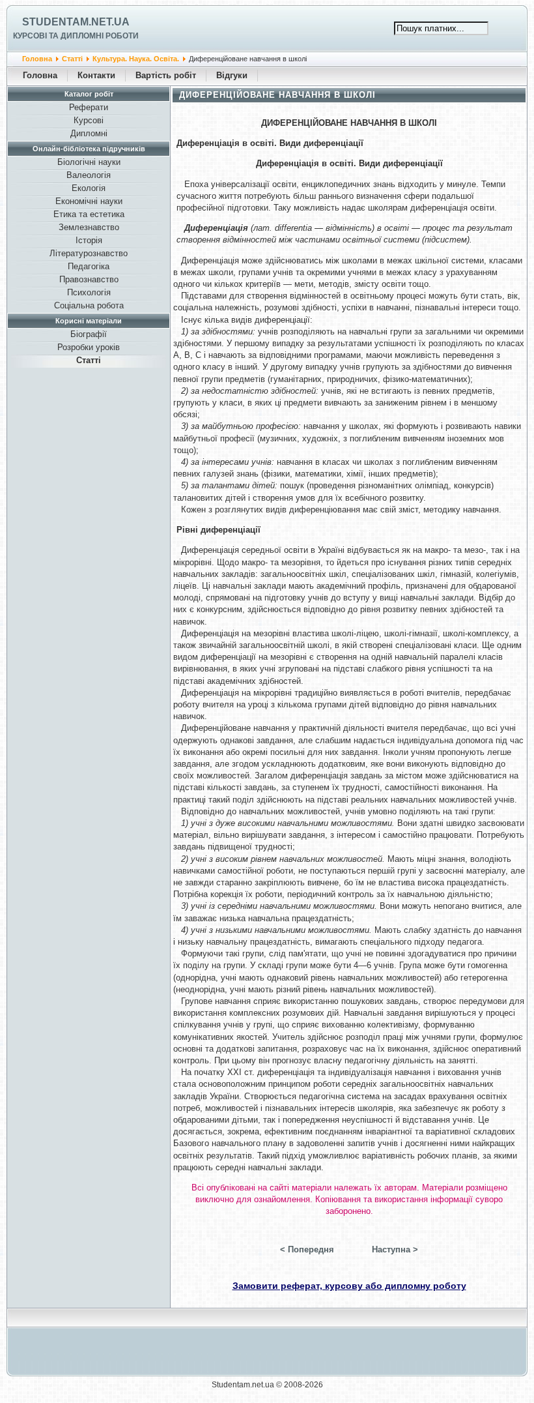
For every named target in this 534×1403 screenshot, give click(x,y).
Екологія (88, 188)
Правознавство (89, 279)
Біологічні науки (88, 162)
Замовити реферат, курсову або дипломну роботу (349, 1285)
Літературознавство (88, 253)
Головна (37, 59)
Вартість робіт (165, 75)
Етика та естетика (88, 214)
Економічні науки (88, 201)
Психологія (89, 292)
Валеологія (88, 175)
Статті (72, 59)
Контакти (96, 75)
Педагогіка (88, 266)
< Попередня (307, 1249)
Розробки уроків (88, 347)
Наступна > (395, 1249)
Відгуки (231, 75)
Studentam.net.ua (76, 21)
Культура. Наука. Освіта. (135, 59)
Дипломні (88, 133)
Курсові (89, 120)
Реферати (88, 107)
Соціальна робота (89, 305)
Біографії (88, 334)
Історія (89, 240)
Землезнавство (89, 227)
